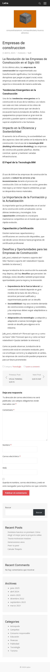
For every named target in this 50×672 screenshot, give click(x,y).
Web (5, 467)
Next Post (36, 376)
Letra (5, 3)
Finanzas (14, 640)
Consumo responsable (20, 633)
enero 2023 (15, 595)
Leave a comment (32, 366)
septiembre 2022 (18, 602)
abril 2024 (14, 591)
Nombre (7, 445)
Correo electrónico (12, 456)
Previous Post (15, 378)
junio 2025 (14, 588)
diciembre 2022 (17, 598)
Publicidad (14, 643)
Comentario (8, 410)
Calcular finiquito (15, 549)
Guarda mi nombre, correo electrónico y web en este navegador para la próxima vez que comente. (25, 484)
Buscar (8, 507)
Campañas (14, 629)
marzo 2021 (15, 605)
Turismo (14, 650)
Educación (14, 636)
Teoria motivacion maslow (19, 538)
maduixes (22, 53)
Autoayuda (15, 626)
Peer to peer (13, 545)
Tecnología (17, 366)
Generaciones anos (16, 542)
